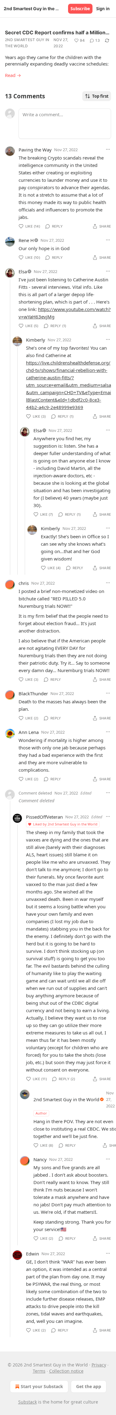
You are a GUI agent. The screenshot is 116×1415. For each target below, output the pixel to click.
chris (24, 583)
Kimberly (35, 340)
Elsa (23, 271)
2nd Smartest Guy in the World (27, 42)
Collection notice (66, 1371)
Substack (27, 1402)
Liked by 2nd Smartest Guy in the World (65, 824)
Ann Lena (29, 732)
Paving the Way (35, 150)
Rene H (26, 240)
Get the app (88, 1386)
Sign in (103, 8)
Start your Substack (42, 1386)
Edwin (32, 1254)
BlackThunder (33, 693)
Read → (13, 75)
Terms (39, 1371)
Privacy (99, 1365)
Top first (100, 96)
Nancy (40, 1159)
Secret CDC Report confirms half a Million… (57, 32)
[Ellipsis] (108, 149)
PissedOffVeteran (44, 817)
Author (41, 1113)
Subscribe (80, 8)
